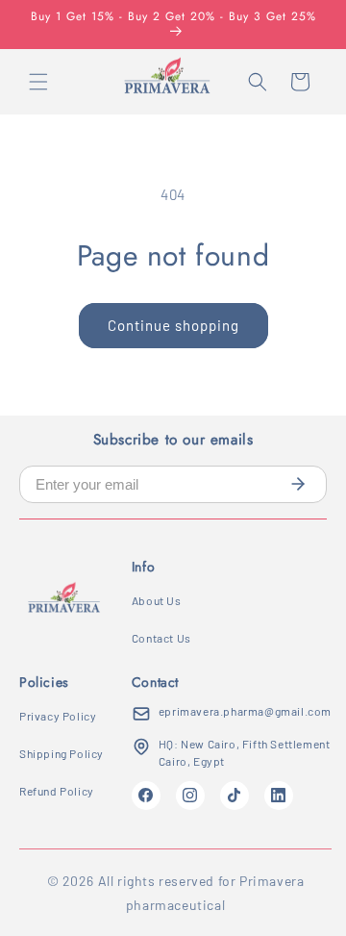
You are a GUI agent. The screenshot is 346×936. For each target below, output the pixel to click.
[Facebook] (146, 795)
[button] (38, 82)
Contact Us (161, 638)
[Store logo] (64, 602)
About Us (157, 600)
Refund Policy (56, 790)
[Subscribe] (298, 484)
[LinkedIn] (278, 795)
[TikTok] (234, 795)
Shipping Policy (61, 753)
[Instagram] (190, 795)
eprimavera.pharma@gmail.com (245, 711)
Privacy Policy (57, 715)
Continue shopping (173, 325)
